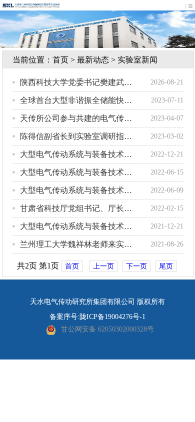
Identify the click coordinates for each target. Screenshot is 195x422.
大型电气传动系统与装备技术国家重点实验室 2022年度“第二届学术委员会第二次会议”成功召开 (76, 154)
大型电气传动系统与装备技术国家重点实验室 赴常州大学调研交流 (76, 190)
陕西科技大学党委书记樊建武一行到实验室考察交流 (76, 82)
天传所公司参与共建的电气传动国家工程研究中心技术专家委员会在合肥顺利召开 (76, 118)
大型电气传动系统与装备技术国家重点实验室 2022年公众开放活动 (76, 172)
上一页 (103, 266)
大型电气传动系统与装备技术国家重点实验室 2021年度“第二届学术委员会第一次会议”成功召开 (76, 226)
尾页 (166, 266)
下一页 (136, 266)
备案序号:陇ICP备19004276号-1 (98, 316)
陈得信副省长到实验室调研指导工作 (76, 136)
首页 (72, 266)
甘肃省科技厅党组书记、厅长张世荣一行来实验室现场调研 (76, 208)
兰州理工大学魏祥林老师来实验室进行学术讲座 (76, 244)
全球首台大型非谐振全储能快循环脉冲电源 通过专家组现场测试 (76, 100)
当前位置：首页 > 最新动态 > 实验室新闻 (85, 60)
